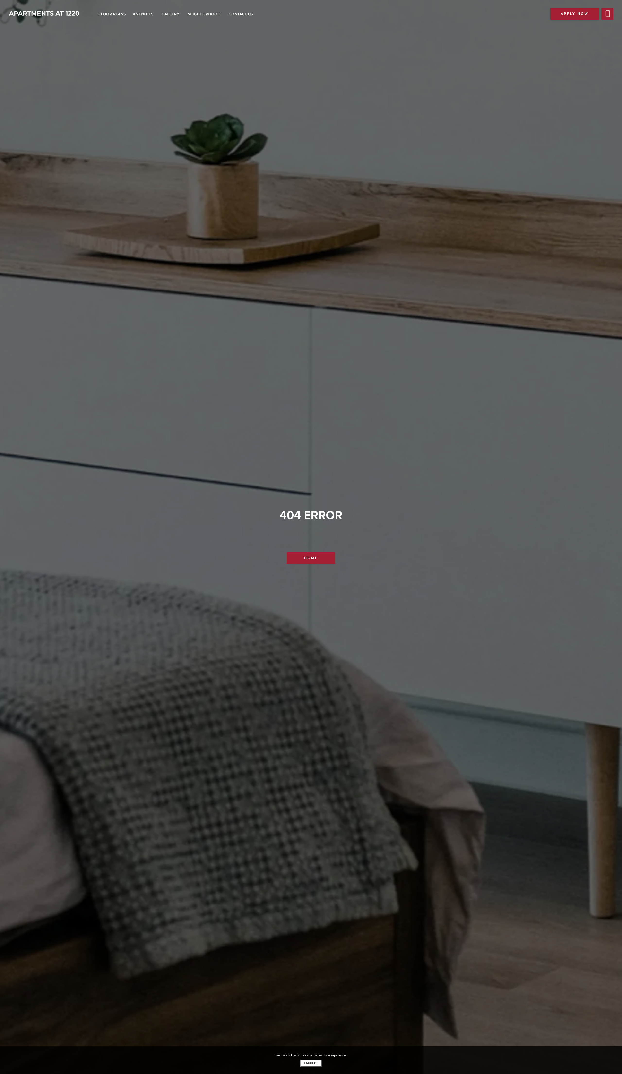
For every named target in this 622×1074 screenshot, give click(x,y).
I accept (311, 1063)
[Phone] (607, 14)
